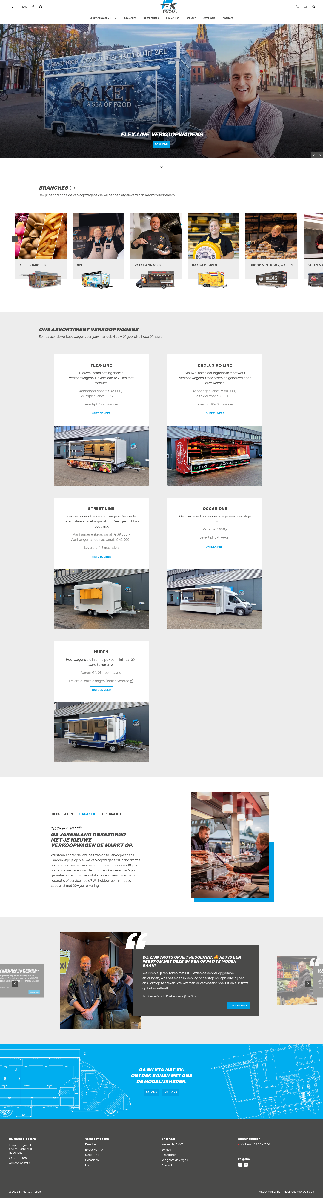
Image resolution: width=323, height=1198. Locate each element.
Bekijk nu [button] (161, 144)
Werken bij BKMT (172, 1144)
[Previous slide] (314, 155)
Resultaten (62, 814)
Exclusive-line (94, 1149)
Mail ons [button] (171, 1092)
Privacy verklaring (269, 1191)
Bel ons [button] (151, 1092)
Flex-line (90, 1144)
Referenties (151, 18)
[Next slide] (320, 155)
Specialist (112, 814)
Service (191, 18)
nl (11, 6)
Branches (130, 18)
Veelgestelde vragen (175, 1160)
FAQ (24, 6)
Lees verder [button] (34, 992)
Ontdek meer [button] (101, 413)
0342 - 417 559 (18, 1157)
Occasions (92, 1160)
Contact (228, 18)
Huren (89, 1165)
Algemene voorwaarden (299, 1191)
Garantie (87, 814)
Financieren (169, 1155)
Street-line (92, 1155)
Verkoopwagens (100, 18)
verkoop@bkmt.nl (20, 1163)
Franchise (172, 18)
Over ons (209, 18)
